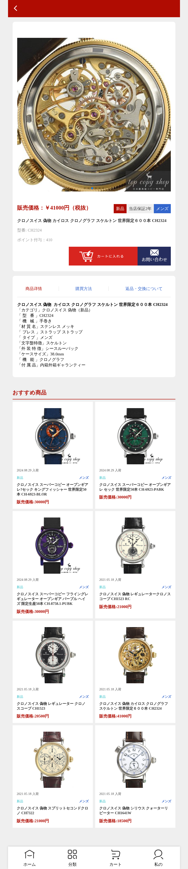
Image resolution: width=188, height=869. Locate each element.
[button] (85, 188)
